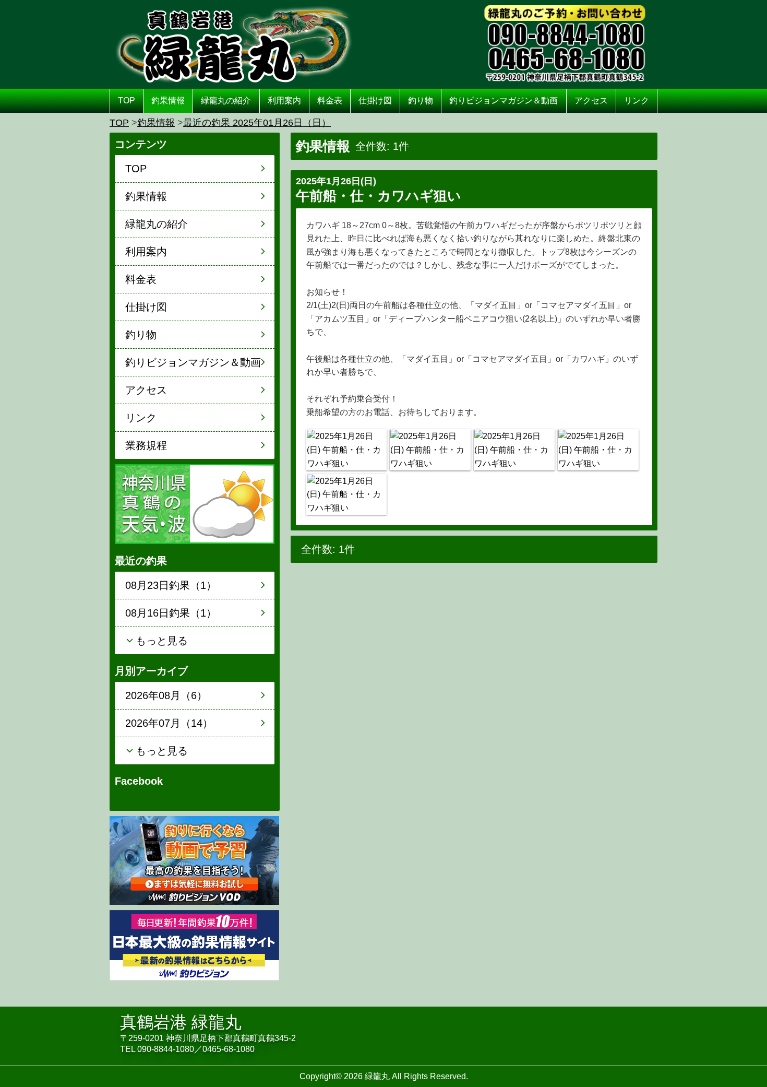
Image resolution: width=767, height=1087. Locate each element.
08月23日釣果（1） (171, 585)
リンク (636, 100)
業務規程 (146, 445)
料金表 (329, 100)
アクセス (591, 100)
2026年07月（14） (169, 723)
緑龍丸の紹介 (226, 100)
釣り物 (420, 100)
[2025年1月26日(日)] (346, 449)
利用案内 (284, 100)
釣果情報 (168, 100)
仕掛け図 (375, 100)
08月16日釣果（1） (171, 613)
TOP (126, 100)
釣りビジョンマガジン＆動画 (503, 100)
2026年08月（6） (166, 695)
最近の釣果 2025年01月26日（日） (257, 122)
